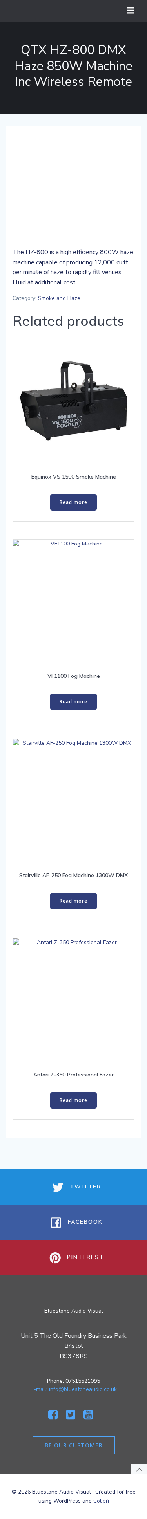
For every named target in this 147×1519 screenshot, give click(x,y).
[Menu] (130, 10)
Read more (73, 502)
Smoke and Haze (59, 298)
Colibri (101, 1501)
